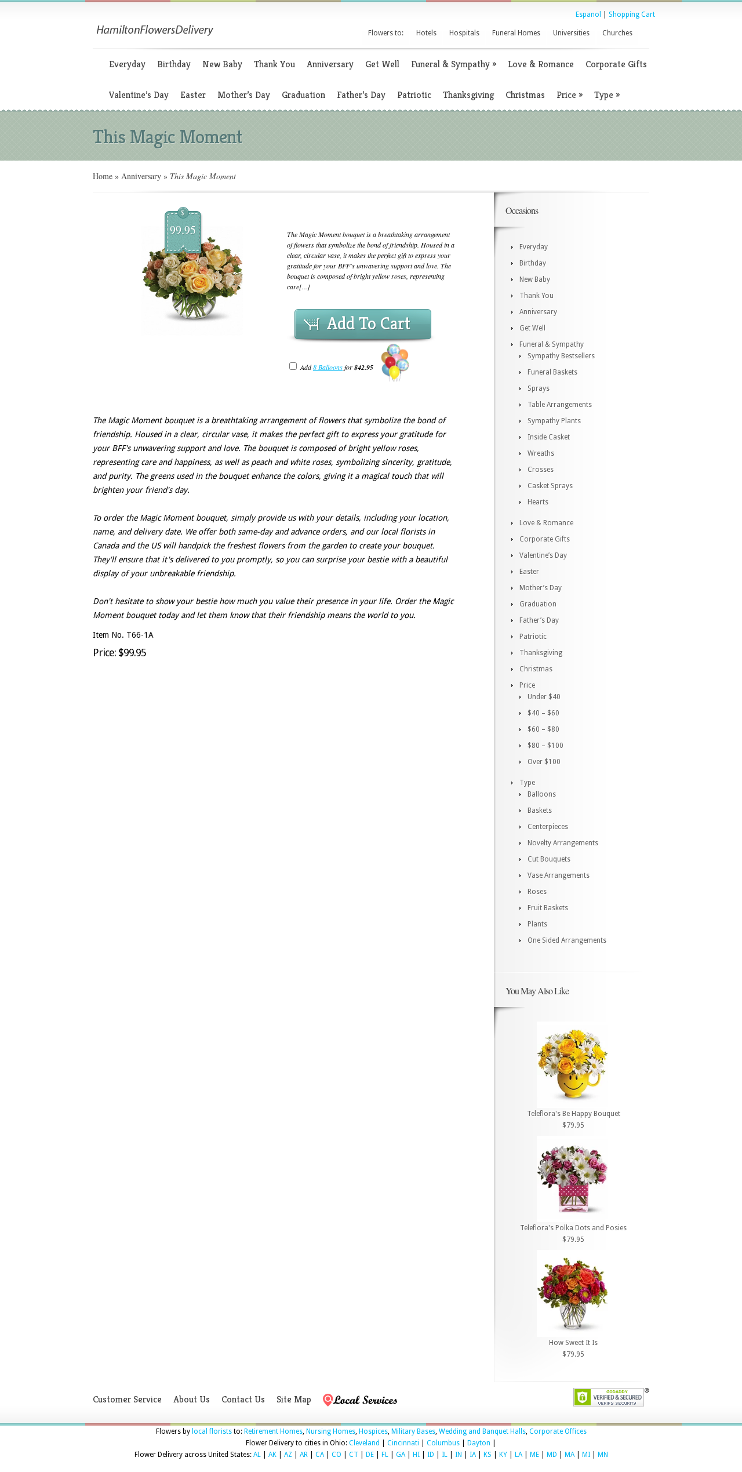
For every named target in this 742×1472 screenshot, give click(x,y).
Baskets (540, 810)
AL (257, 1455)
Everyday (127, 64)
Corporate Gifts (616, 64)
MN (603, 1455)
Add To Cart (368, 323)
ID (430, 1455)
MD (552, 1455)
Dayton (478, 1443)
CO (336, 1455)
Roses (537, 892)
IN (458, 1455)
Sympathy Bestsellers (561, 356)
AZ (288, 1455)
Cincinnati (403, 1443)
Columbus (443, 1443)
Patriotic (414, 95)
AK (272, 1455)
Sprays (539, 388)
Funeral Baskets (552, 372)
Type (607, 95)
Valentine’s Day (139, 95)
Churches (617, 33)
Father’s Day (361, 95)
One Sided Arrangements (567, 940)
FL (384, 1455)
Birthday (174, 64)
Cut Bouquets (549, 859)
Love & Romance (541, 64)
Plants (537, 924)
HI (416, 1455)
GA (400, 1455)
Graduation (303, 95)
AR (304, 1455)
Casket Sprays (550, 486)
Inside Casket (549, 437)
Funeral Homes (516, 33)
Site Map (294, 1399)
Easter (193, 95)
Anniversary (330, 64)
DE (370, 1455)
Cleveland (364, 1443)
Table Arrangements (560, 405)
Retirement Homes (273, 1431)
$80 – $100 (545, 746)
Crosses (541, 470)
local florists (212, 1431)
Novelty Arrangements (563, 843)
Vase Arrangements (559, 875)
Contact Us (243, 1399)
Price (569, 95)
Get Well (382, 64)
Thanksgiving (468, 95)
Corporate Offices (558, 1431)
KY (503, 1455)
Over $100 (544, 762)
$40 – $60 (543, 713)
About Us (191, 1399)
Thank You (274, 64)
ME (534, 1455)
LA (518, 1455)
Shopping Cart (632, 14)
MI (586, 1455)
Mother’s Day (243, 95)
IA (473, 1455)
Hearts (538, 502)
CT (353, 1455)
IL (445, 1455)
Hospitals (464, 33)
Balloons (542, 794)
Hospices (373, 1431)
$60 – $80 (543, 729)
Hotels (426, 33)
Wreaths (541, 453)
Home (102, 175)
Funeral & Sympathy (453, 64)
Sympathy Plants (554, 421)
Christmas (525, 95)
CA (319, 1455)
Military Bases (413, 1431)
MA (569, 1455)
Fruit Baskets (548, 908)
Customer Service (127, 1399)
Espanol (588, 14)
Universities (571, 33)
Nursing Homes (330, 1431)
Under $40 (544, 697)
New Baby (222, 64)
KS (487, 1455)
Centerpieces (548, 827)
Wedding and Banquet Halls (482, 1431)
